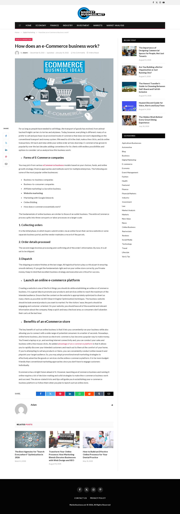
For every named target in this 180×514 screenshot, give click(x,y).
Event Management (130, 172)
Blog (124, 151)
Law (123, 206)
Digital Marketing (23, 39)
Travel (124, 248)
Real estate (127, 231)
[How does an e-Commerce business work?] (64, 90)
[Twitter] (6, 143)
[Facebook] (6, 136)
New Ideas (126, 219)
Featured (126, 185)
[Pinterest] (6, 157)
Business (126, 156)
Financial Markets (129, 193)
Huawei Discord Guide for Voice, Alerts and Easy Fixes (151, 104)
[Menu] (20, 25)
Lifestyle (125, 252)
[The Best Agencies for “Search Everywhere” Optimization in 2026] (30, 439)
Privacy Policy (98, 498)
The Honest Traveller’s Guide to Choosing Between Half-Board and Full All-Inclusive (152, 87)
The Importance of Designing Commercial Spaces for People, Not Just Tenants (151, 52)
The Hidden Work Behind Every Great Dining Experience (150, 120)
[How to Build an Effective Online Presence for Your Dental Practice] (98, 439)
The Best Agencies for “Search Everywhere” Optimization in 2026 (29, 454)
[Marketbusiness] (90, 13)
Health (125, 181)
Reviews (125, 235)
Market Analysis (115, 25)
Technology (127, 244)
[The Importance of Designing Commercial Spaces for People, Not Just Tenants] (129, 51)
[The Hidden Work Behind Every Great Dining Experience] (129, 120)
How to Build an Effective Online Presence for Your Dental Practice (95, 454)
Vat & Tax (126, 256)
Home (28, 25)
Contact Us (80, 498)
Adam (25, 53)
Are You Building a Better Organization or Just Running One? (150, 70)
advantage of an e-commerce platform (75, 343)
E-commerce (127, 164)
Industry (68, 25)
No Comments (79, 53)
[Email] (6, 164)
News (124, 223)
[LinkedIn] (6, 150)
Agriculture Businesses (131, 143)
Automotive (127, 147)
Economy (41, 25)
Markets (97, 25)
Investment (83, 25)
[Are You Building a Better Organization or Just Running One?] (129, 70)
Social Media (127, 240)
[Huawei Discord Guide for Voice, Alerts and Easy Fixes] (129, 106)
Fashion (125, 177)
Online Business (128, 227)
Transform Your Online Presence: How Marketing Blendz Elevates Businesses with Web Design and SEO (62, 455)
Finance (54, 25)
